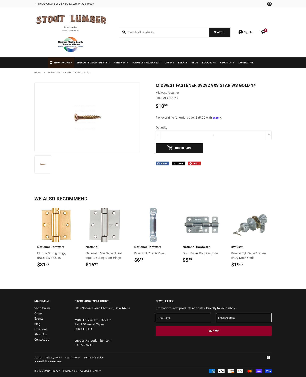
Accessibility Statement (48, 361)
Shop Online (61, 62)
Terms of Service (94, 357)
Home (37, 72)
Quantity (161, 127)
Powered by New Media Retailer (82, 371)
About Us (226, 62)
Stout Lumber (52, 371)
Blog (195, 62)
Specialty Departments (92, 62)
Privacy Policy (54, 357)
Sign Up (213, 330)
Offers (169, 62)
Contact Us (246, 62)
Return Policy (73, 357)
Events (183, 62)
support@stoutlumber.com (93, 341)
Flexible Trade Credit (146, 62)
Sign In (248, 32)
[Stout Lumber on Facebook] (268, 358)
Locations (209, 62)
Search (222, 32)
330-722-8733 (83, 345)
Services (120, 62)
